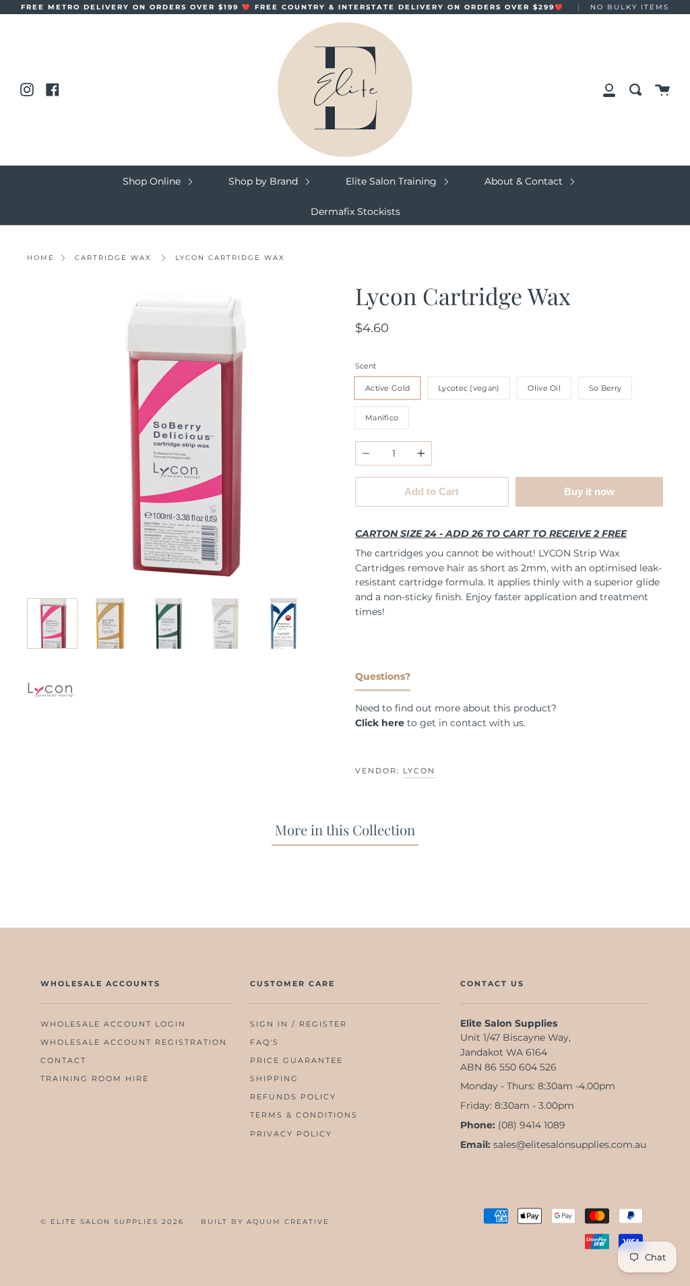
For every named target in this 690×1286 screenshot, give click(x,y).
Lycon (419, 770)
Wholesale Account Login (113, 1024)
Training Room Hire (94, 1078)
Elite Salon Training (392, 181)
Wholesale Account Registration (133, 1042)
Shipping (274, 1078)
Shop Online (153, 181)
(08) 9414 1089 (531, 1125)
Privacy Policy (291, 1134)
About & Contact (524, 181)
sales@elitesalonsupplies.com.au (569, 1144)
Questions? (382, 676)
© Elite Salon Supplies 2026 (112, 1221)
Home (41, 257)
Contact (63, 1060)
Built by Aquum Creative (265, 1221)
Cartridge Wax (113, 257)
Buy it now (589, 491)
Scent (365, 366)
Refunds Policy (293, 1097)
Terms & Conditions (304, 1115)
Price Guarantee (296, 1060)
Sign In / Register (298, 1024)
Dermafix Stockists (355, 211)
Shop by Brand (264, 181)
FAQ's (264, 1042)
